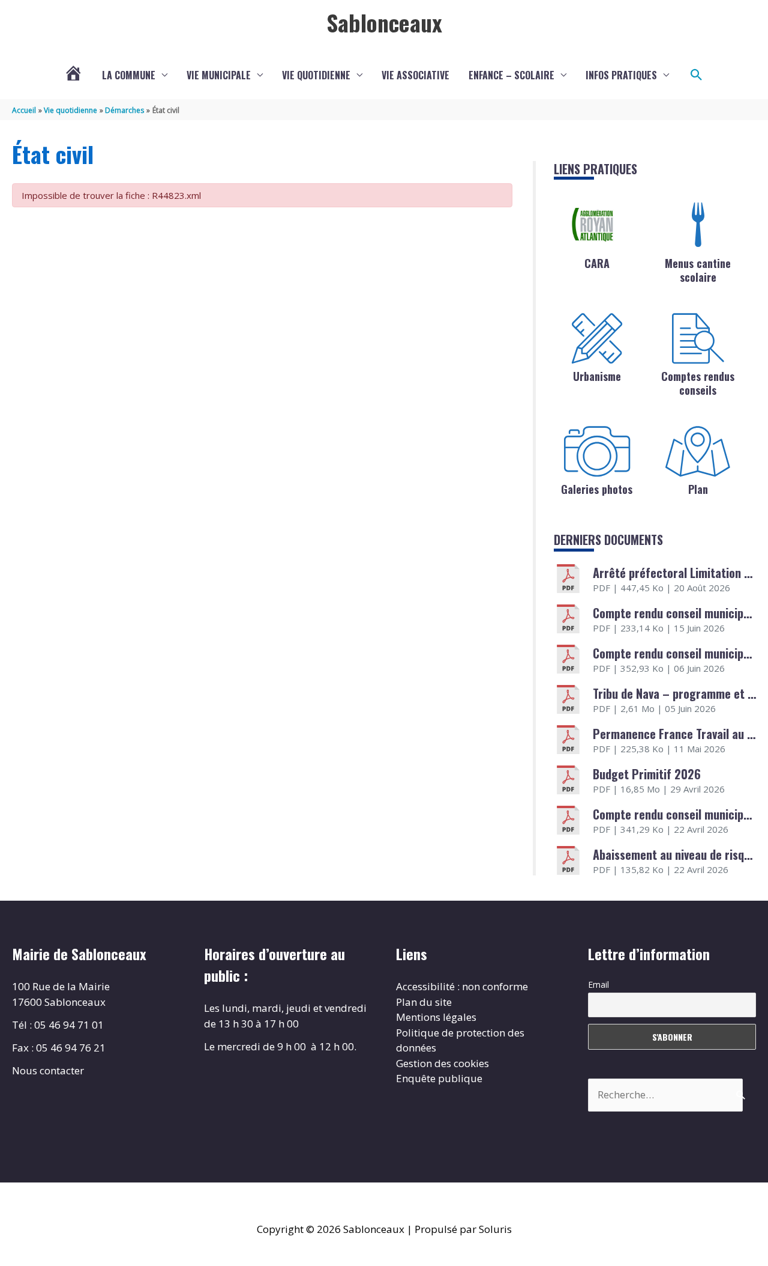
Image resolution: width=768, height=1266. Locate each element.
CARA (597, 263)
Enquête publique (439, 1078)
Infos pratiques (621, 75)
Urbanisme (597, 376)
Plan (698, 489)
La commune (128, 75)
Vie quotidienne (316, 75)
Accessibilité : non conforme (462, 986)
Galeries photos (596, 489)
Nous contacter (48, 1070)
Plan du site (424, 1002)
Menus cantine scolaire (698, 270)
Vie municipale (219, 75)
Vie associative (415, 75)
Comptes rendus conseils (697, 383)
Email (598, 984)
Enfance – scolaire (511, 75)
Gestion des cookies (442, 1063)
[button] (696, 75)
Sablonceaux (384, 22)
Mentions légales (436, 1017)
